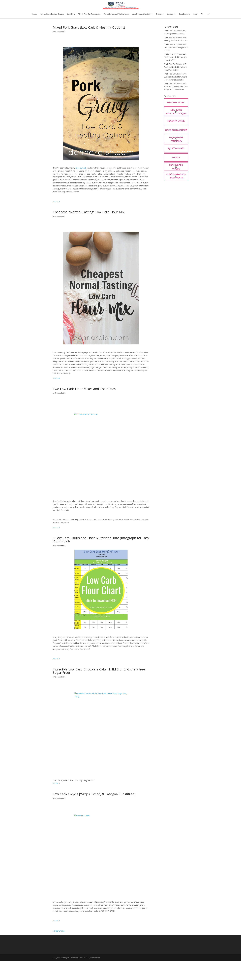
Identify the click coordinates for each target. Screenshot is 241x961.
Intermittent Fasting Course (52, 14)
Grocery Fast (80, 168)
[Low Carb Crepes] (101, 854)
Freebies (159, 14)
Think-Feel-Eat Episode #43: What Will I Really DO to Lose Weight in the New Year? (176, 87)
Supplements (184, 14)
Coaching (71, 14)
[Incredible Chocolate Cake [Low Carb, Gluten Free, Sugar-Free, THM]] (101, 732)
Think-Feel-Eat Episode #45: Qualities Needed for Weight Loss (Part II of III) (175, 67)
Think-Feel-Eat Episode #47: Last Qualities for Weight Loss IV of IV (176, 47)
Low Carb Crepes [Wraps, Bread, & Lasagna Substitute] (94, 794)
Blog (195, 14)
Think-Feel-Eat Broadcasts (89, 14)
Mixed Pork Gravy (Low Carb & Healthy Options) (89, 27)
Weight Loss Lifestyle (141, 14)
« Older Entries (59, 931)
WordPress (95, 957)
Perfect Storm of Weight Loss (116, 14)
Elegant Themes (70, 957)
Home (34, 14)
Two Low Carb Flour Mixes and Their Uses (84, 388)
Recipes (170, 14)
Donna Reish (60, 31)
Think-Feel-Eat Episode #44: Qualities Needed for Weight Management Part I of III (175, 77)
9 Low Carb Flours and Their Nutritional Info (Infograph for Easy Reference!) (101, 539)
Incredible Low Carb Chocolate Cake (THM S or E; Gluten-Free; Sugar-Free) (99, 671)
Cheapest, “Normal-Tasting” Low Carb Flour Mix (88, 212)
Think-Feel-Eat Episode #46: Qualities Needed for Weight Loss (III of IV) (175, 57)
